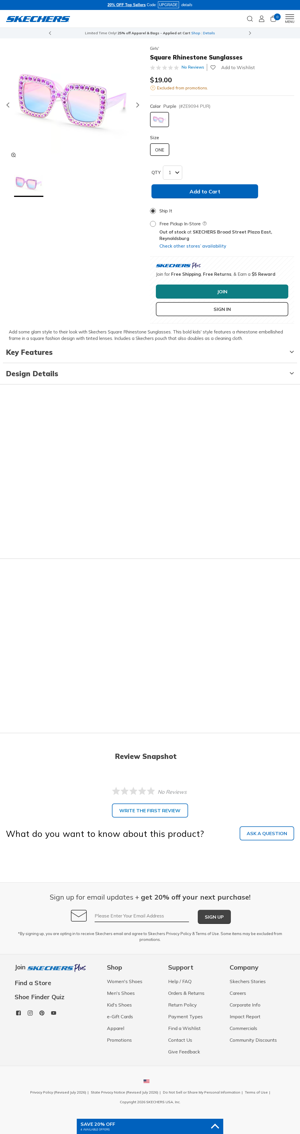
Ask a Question (267, 833)
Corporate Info (245, 1005)
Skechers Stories (248, 981)
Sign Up (214, 917)
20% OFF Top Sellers (127, 5)
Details (209, 33)
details (186, 5)
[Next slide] (250, 33)
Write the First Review (149, 810)
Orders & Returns (186, 993)
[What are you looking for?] (250, 18)
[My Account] (261, 18)
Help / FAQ (180, 981)
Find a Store (33, 983)
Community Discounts (253, 1040)
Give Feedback (184, 1052)
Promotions (119, 1040)
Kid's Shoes (119, 1005)
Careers (238, 993)
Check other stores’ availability (192, 246)
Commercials (243, 1028)
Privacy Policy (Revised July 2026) (58, 1092)
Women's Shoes (124, 981)
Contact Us (180, 1040)
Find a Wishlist (184, 1028)
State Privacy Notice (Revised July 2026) (124, 1092)
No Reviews (193, 67)
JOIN (222, 291)
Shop (195, 33)
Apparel (115, 1028)
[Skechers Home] (38, 18)
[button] (29, 183)
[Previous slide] (50, 33)
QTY (156, 172)
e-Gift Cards (120, 1016)
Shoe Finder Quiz (39, 997)
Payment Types (185, 1016)
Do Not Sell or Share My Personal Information (201, 1092)
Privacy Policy (178, 933)
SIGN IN (222, 309)
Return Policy (182, 1005)
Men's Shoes (121, 993)
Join (21, 967)
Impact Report (245, 1016)
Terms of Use (207, 933)
